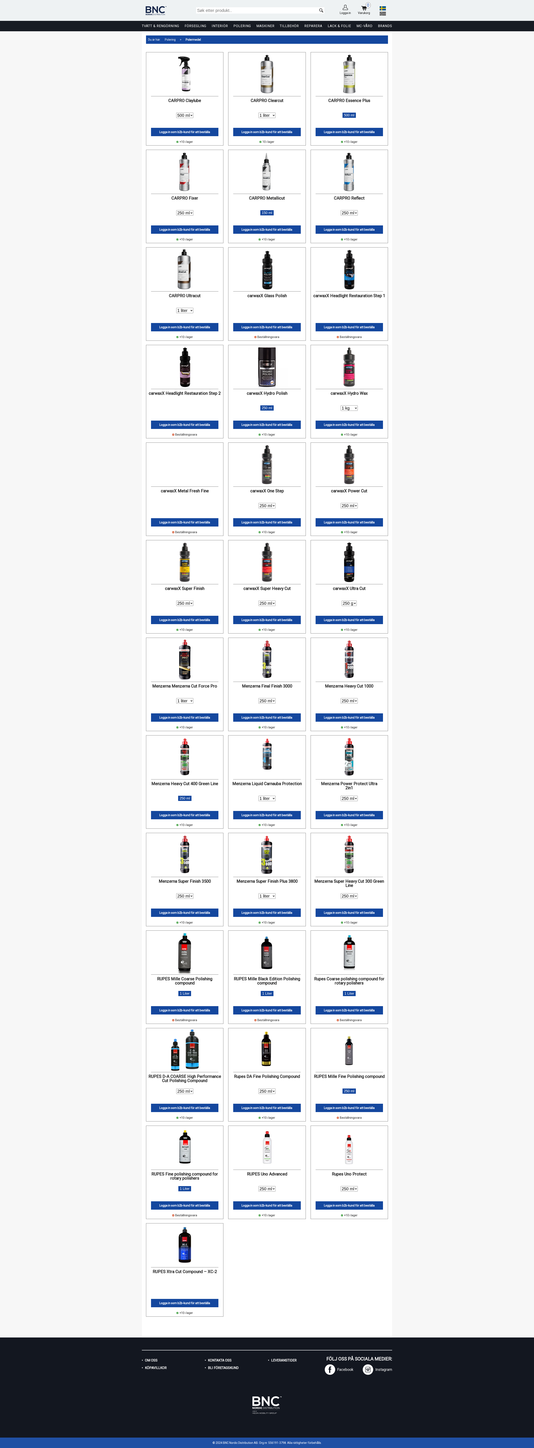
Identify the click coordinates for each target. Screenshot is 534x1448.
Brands (385, 26)
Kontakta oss (220, 1360)
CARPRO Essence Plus (349, 100)
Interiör (220, 26)
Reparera (313, 26)
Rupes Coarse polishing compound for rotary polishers (349, 980)
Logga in (345, 13)
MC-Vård (364, 26)
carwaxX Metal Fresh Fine (185, 490)
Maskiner (265, 26)
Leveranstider (284, 1360)
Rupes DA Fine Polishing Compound (267, 1076)
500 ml (349, 115)
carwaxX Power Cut (349, 490)
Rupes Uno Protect (349, 1173)
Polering (242, 26)
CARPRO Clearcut (267, 100)
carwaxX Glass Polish (267, 295)
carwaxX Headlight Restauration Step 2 (185, 393)
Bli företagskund (223, 1368)
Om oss (151, 1360)
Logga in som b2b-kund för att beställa (184, 132)
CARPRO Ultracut (185, 295)
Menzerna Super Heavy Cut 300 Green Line (349, 883)
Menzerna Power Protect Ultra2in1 (349, 785)
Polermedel (193, 39)
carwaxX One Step (267, 490)
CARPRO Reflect (349, 198)
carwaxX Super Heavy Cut (267, 588)
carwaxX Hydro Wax (349, 393)
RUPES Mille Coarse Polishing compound (184, 980)
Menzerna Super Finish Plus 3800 (267, 881)
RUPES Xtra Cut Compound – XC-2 (185, 1271)
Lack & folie (339, 26)
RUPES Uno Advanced (267, 1173)
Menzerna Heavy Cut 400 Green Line (184, 783)
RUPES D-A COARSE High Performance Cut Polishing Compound (185, 1078)
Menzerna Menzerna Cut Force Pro (184, 686)
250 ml (267, 408)
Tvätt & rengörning (160, 26)
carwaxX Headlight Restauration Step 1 (349, 295)
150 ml (267, 213)
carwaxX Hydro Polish (267, 393)
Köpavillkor (156, 1368)
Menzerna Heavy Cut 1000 (349, 686)
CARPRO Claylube (184, 100)
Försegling (195, 26)
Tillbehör (289, 26)
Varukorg (364, 9)
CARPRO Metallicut (267, 198)
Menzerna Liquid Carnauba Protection (267, 783)
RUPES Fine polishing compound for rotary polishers (184, 1176)
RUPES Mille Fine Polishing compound (349, 1076)
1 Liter (185, 994)
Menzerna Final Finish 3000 (267, 686)
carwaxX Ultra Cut (349, 588)
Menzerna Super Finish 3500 (185, 881)
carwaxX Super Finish (184, 588)
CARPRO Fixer (184, 198)
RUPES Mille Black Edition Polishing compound (267, 980)
